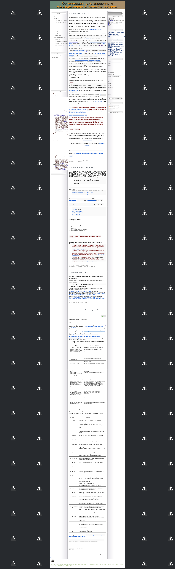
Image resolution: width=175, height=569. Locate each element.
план (109, 79)
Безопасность (111, 72)
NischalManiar (59, 565)
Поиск (78, 303)
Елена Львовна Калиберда (57, 55)
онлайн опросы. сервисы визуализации (86, 266)
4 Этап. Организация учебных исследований (83, 310)
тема (109, 92)
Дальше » (71, 299)
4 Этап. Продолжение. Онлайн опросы (81, 167)
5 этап (74, 161)
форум (109, 94)
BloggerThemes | (119, 564)
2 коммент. (71, 549)
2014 (54, 16)
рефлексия (79, 161)
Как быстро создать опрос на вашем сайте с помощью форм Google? (88, 190)
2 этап (109, 63)
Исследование (80, 548)
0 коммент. (71, 305)
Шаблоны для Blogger (79, 9)
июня (55, 49)
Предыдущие (103, 554)
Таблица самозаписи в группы (116, 24)
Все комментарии (114, 108)
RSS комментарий (69, 9)
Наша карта (111, 19)
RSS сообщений (60, 9)
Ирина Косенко (55, 57)
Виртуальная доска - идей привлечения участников (114, 26)
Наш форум (112, 18)
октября (55, 18)
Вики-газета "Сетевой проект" (115, 22)
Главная (53, 10)
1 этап (109, 61)
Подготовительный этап (113, 81)
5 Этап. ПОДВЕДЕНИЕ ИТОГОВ (60, 20)
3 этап (109, 65)
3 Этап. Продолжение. (58, 31)
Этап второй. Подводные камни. (60, 41)
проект (109, 85)
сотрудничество (111, 91)
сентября (56, 47)
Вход (87, 9)
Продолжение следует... (74, 543)
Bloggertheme (111, 564)
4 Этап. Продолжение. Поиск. (60, 26)
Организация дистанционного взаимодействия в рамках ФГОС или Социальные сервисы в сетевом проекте (82, 564)
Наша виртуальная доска (114, 23)
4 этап (74, 266)
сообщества (110, 89)
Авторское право (111, 70)
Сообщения (112, 106)
